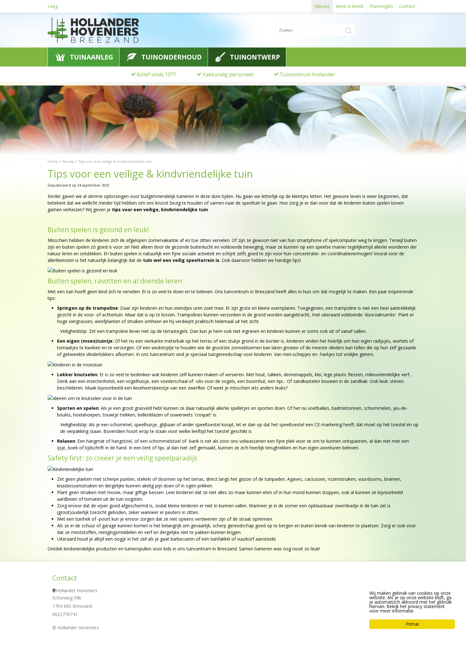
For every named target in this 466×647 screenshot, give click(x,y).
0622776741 (65, 614)
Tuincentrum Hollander (307, 74)
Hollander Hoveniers (76, 590)
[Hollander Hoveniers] (106, 30)
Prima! (412, 624)
